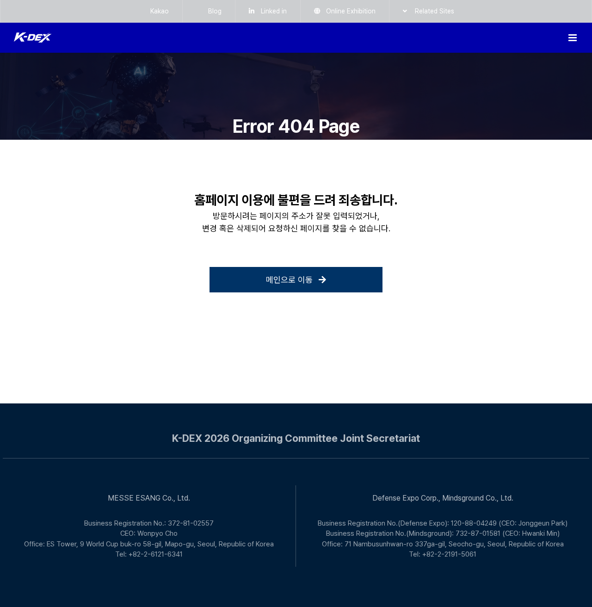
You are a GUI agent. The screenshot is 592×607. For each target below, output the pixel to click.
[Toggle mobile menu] (573, 38)
